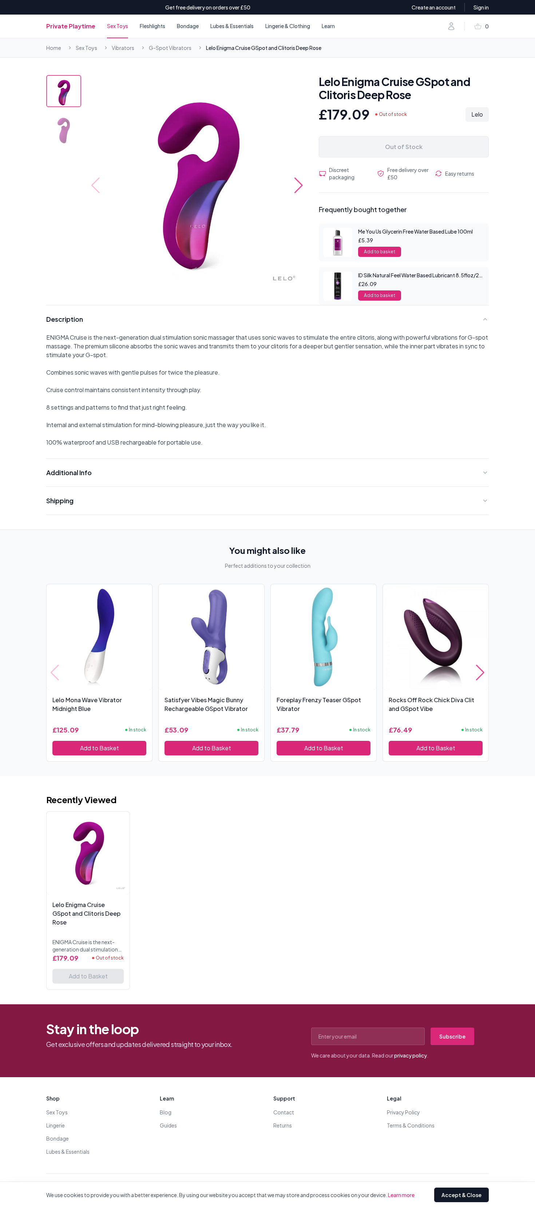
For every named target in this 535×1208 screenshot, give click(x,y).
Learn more (401, 1195)
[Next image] (299, 185)
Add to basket (379, 251)
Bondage (188, 26)
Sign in (481, 7)
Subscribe (452, 1036)
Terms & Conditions (411, 1125)
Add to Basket (99, 748)
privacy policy (410, 1055)
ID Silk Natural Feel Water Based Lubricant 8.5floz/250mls (426, 275)
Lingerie (55, 1125)
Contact (283, 1112)
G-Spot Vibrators (170, 47)
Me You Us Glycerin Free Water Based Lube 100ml (415, 231)
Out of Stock (404, 146)
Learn (328, 26)
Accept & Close (461, 1195)
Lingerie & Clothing (287, 26)
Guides (168, 1125)
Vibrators (123, 47)
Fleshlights (152, 26)
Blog (165, 1112)
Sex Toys (117, 26)
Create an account (434, 7)
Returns (282, 1125)
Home (53, 47)
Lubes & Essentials (232, 26)
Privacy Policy (403, 1112)
